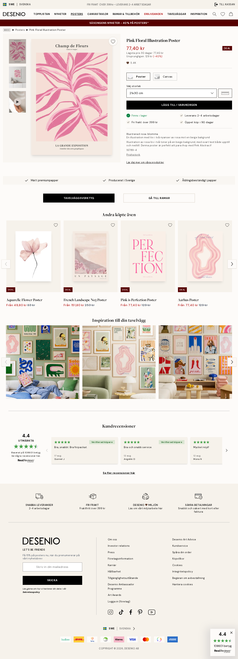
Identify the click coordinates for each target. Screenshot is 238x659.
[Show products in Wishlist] (223, 14)
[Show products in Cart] (231, 14)
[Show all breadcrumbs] (7, 30)
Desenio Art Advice (184, 539)
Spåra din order (182, 552)
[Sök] (214, 14)
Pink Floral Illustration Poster (47, 29)
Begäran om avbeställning (188, 578)
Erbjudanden (153, 14)
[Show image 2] (17, 77)
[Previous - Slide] (5, 264)
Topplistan (41, 14)
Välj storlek (133, 86)
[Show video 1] (17, 102)
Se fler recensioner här (119, 473)
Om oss (112, 539)
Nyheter (60, 14)
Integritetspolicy (182, 571)
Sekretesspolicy (31, 592)
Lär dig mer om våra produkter (145, 162)
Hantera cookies (182, 584)
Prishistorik (133, 154)
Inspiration (198, 14)
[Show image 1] (17, 51)
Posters (77, 14)
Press (111, 552)
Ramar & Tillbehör (126, 14)
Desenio (129, 648)
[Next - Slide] (232, 264)
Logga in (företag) (119, 601)
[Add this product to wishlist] (113, 41)
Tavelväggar (176, 14)
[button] (225, 93)
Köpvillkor (178, 558)
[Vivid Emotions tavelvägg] (195, 362)
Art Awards (114, 595)
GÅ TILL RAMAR (159, 198)
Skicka (52, 580)
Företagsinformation (120, 558)
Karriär (112, 565)
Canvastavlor (97, 14)
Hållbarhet (114, 571)
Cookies (177, 565)
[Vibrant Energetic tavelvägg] (42, 362)
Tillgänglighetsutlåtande (123, 578)
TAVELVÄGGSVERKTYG (79, 198)
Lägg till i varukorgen (179, 105)
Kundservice (180, 545)
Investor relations (119, 545)
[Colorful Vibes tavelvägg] (119, 362)
